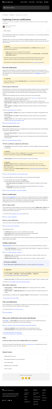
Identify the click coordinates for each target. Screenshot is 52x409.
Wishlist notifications (7, 245)
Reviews (25, 399)
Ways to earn (34, 98)
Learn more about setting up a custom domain (13, 333)
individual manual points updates (37, 168)
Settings (6, 320)
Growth (39, 186)
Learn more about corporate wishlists (11, 298)
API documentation (36, 396)
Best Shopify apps (36, 399)
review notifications (11, 197)
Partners (43, 395)
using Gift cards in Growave (17, 309)
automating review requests (16, 213)
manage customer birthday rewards (17, 120)
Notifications (11, 14)
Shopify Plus (35, 401)
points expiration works (12, 110)
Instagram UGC (27, 401)
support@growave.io (30, 344)
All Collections (5, 14)
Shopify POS (35, 404)
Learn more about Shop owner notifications (12, 332)
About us (44, 392)
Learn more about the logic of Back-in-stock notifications (16, 275)
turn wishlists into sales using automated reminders (20, 281)
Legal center (44, 397)
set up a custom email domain (38, 62)
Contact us (44, 400)
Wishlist (25, 396)
